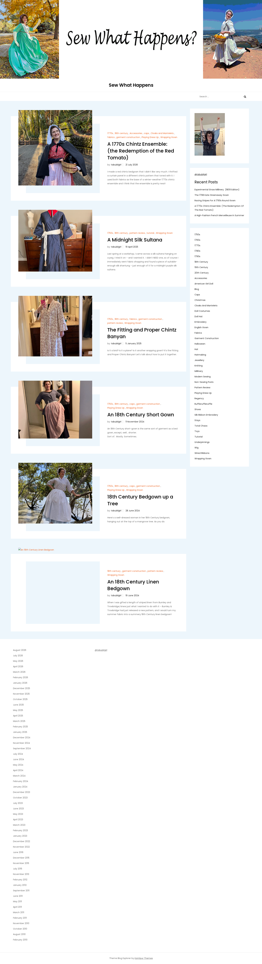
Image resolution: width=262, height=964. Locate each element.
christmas (200, 300)
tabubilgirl (116, 164)
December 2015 (21, 857)
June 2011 (18, 896)
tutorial (150, 233)
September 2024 (22, 748)
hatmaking (200, 354)
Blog (197, 289)
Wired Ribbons (202, 453)
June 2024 (18, 759)
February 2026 (20, 677)
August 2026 (19, 650)
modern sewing (203, 376)
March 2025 (19, 721)
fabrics (111, 137)
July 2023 (18, 803)
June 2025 (18, 704)
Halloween (200, 343)
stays (197, 420)
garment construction (128, 137)
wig (196, 447)
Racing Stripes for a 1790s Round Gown (215, 200)
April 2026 (18, 666)
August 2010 (19, 934)
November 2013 (21, 874)
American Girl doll (204, 283)
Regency (199, 398)
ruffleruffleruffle (203, 404)
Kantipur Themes (144, 958)
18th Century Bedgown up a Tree (140, 500)
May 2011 (17, 901)
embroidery (201, 322)
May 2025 (18, 710)
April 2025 (18, 715)
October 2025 (20, 699)
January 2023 (20, 835)
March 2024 (19, 775)
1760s (197, 240)
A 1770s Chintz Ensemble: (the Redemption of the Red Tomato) (140, 151)
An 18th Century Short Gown (140, 414)
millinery (199, 371)
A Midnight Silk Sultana (134, 239)
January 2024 (20, 786)
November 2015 (21, 863)
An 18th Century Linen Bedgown (133, 585)
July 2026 (18, 655)
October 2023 (20, 797)
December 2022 (21, 841)
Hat (196, 349)
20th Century (202, 272)
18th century (121, 133)
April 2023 (18, 819)
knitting (199, 365)
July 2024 (18, 753)
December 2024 (21, 737)
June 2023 (18, 808)
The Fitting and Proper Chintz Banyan (141, 333)
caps (146, 133)
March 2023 (19, 824)
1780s (197, 251)
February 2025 (20, 726)
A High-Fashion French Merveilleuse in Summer (219, 215)
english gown (201, 327)
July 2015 (17, 868)
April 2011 (17, 906)
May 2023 (18, 814)
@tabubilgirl (201, 174)
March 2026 (19, 671)
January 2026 (20, 682)
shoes (198, 409)
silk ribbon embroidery (206, 415)
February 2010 (20, 939)
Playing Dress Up (150, 137)
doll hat (199, 316)
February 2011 (20, 917)
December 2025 (21, 688)
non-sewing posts (204, 382)
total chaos (201, 425)
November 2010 (21, 923)
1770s (110, 133)
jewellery (199, 360)
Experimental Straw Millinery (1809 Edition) (217, 189)
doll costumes (202, 311)
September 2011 (21, 890)
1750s (110, 233)
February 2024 (20, 781)
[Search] (245, 96)
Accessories (136, 133)
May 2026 (18, 661)
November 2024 (21, 743)
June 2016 (18, 852)
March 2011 (18, 912)
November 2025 (21, 693)
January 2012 (20, 885)
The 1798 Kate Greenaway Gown (212, 195)
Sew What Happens (131, 85)
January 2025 (20, 732)
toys (197, 431)
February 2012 (20, 879)
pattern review (137, 233)
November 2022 (21, 846)
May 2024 (18, 764)
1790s (197, 256)
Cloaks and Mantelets (162, 133)
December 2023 (21, 792)
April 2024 (18, 770)
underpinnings (202, 442)
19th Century (201, 267)
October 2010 (20, 928)
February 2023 (20, 830)
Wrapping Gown (168, 137)
